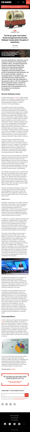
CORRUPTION (15, 32)
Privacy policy (14, 420)
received (16, 97)
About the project (14, 415)
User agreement (14, 417)
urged (3, 321)
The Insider (15, 45)
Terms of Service (18, 398)
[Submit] (26, 395)
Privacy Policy (24, 398)
